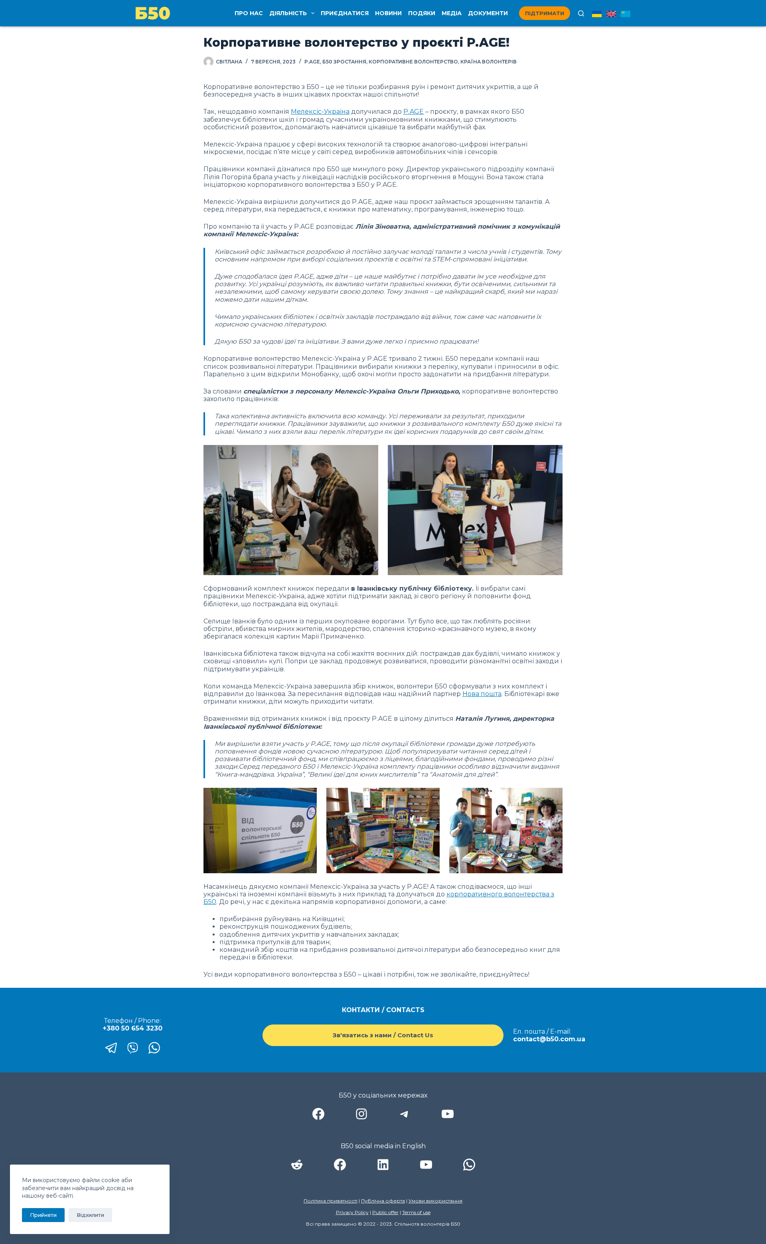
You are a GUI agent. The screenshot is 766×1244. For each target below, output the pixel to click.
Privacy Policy (352, 1212)
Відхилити (90, 1215)
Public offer (385, 1212)
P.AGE (312, 62)
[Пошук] (581, 13)
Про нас (249, 13)
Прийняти (43, 1215)
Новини (388, 13)
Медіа (452, 13)
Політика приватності (330, 1201)
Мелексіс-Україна (320, 111)
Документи (488, 13)
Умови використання (435, 1201)
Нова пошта (481, 694)
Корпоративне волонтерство (413, 62)
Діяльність (288, 13)
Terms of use (416, 1212)
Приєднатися (345, 13)
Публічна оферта (383, 1201)
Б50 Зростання (344, 62)
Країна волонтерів (488, 62)
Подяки (421, 13)
